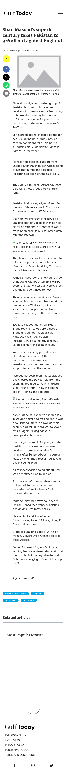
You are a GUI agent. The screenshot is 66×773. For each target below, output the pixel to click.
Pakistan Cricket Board (15, 594)
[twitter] (6, 77)
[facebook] (6, 69)
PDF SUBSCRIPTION (16, 734)
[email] (6, 93)
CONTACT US (12, 739)
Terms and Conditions (20, 754)
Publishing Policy (17, 749)
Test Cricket (10, 600)
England (37, 594)
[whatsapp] (6, 85)
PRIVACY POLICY (14, 744)
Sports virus (28, 600)
